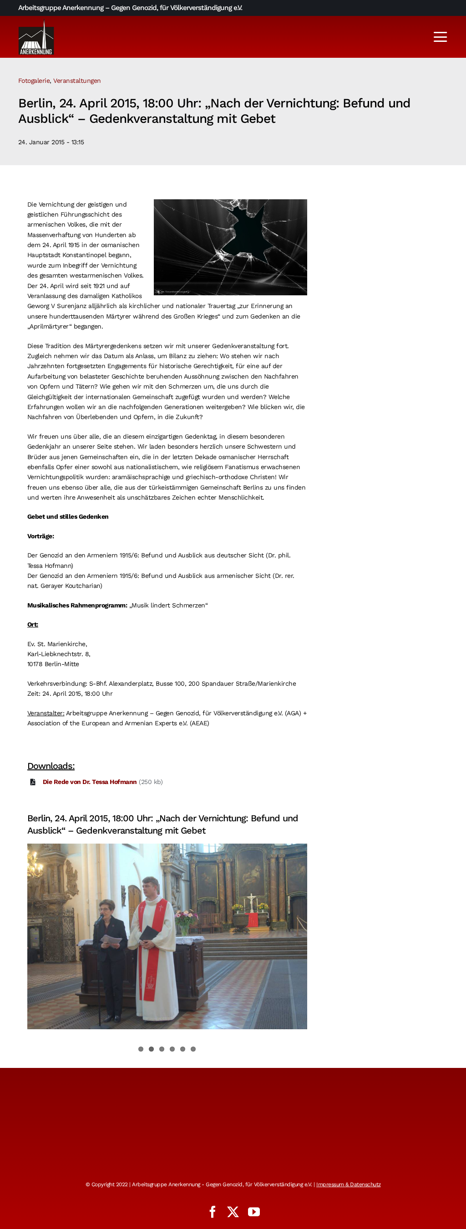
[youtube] (254, 1212)
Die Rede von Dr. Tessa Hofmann (90, 781)
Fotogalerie (34, 80)
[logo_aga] (36, 21)
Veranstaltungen (77, 80)
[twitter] (233, 1212)
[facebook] (212, 1212)
